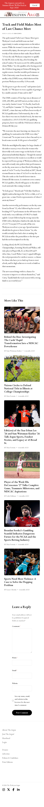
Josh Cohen (18, 33)
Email (14, 670)
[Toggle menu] (36, 13)
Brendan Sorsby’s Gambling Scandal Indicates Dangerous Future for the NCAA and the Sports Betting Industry (20, 535)
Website (15, 683)
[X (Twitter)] (8, 789)
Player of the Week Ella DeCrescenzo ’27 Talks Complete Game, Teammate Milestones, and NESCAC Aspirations (21, 486)
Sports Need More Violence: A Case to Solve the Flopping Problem (20, 582)
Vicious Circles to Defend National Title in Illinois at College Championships (18, 388)
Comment (16, 626)
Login (4, 742)
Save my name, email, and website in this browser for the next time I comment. (22, 700)
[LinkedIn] (18, 789)
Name (14, 658)
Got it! (34, 5)
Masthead (6, 738)
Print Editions (7, 762)
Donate (5, 749)
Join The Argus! (8, 734)
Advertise (6, 754)
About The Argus (9, 730)
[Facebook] (13, 789)
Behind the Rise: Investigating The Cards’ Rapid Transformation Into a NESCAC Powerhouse (21, 341)
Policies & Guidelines (10, 758)
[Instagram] (3, 789)
